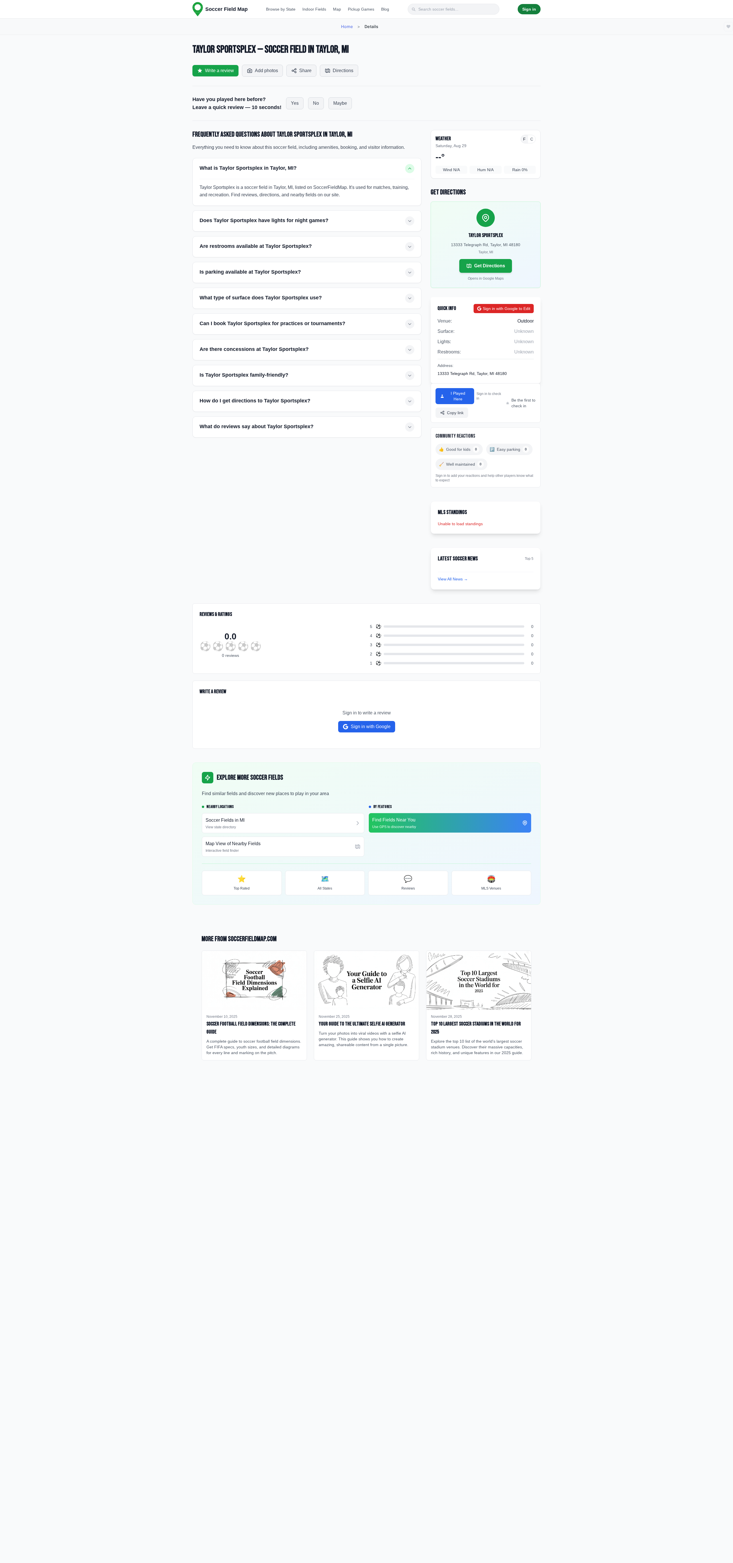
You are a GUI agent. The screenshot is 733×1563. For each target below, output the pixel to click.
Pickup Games (361, 9)
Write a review (219, 70)
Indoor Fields (314, 9)
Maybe (340, 103)
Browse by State (280, 9)
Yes (295, 103)
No (316, 103)
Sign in (529, 9)
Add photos (266, 70)
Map (337, 9)
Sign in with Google (371, 726)
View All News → (453, 579)
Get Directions (489, 265)
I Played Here (458, 396)
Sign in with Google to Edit (506, 308)
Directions (343, 70)
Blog (385, 9)
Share (305, 70)
